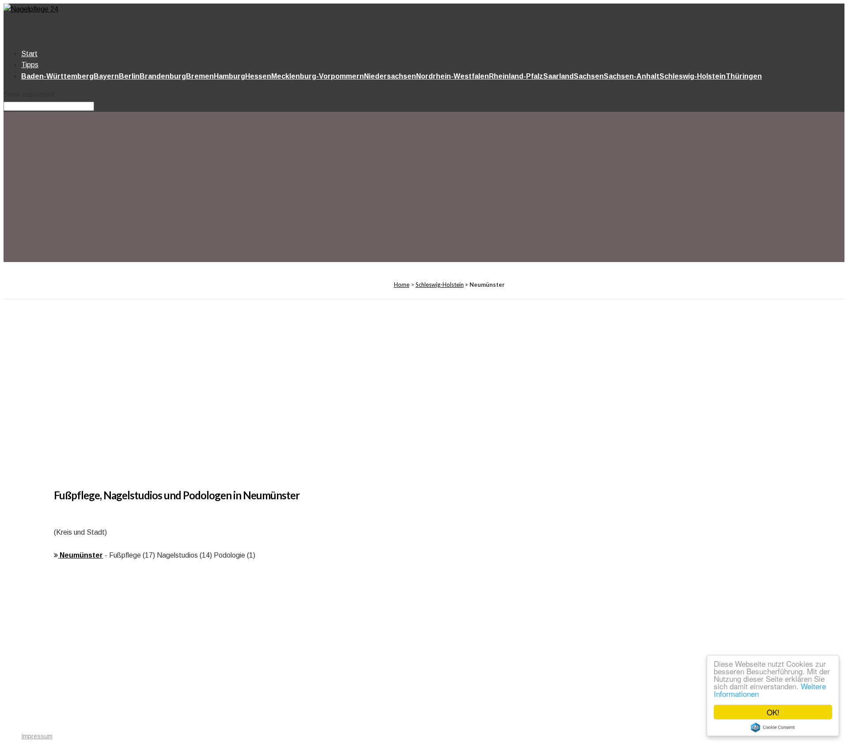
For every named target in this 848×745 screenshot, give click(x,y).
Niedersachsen (390, 76)
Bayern (106, 76)
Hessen (258, 76)
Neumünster (80, 555)
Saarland (558, 76)
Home (401, 284)
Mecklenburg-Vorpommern (317, 76)
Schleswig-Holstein (692, 76)
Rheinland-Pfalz (516, 76)
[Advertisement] (319, 189)
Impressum (37, 736)
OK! (773, 712)
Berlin (129, 76)
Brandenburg (163, 76)
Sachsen (589, 76)
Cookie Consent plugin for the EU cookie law (773, 727)
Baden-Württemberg (57, 76)
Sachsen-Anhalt (631, 76)
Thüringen (744, 76)
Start (29, 53)
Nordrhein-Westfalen (452, 76)
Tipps (29, 64)
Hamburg (229, 76)
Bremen (200, 76)
